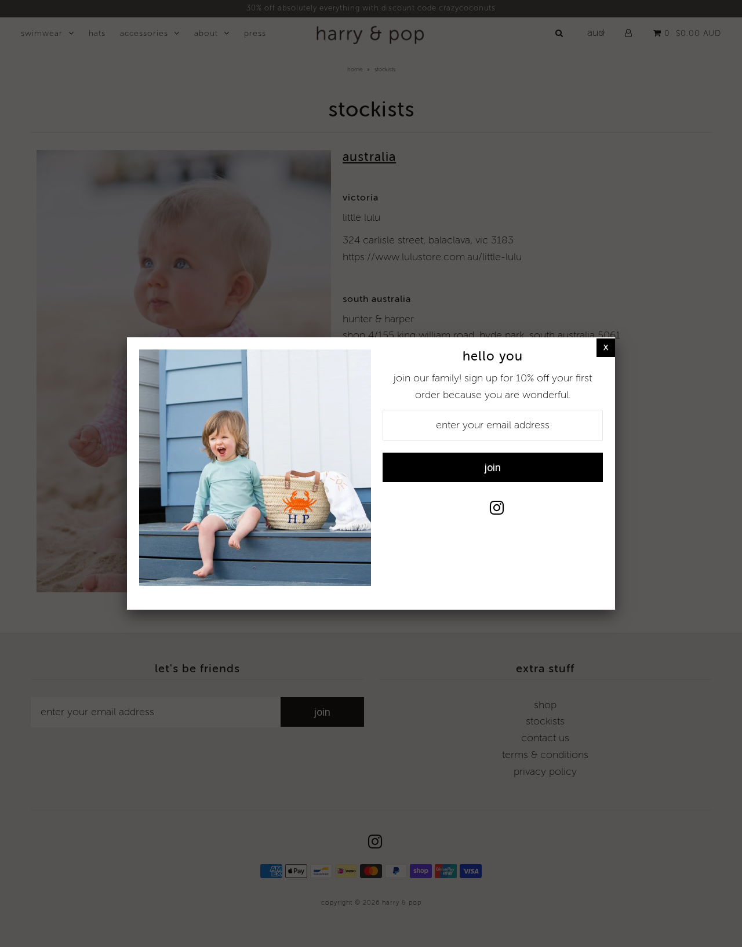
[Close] (605, 347)
